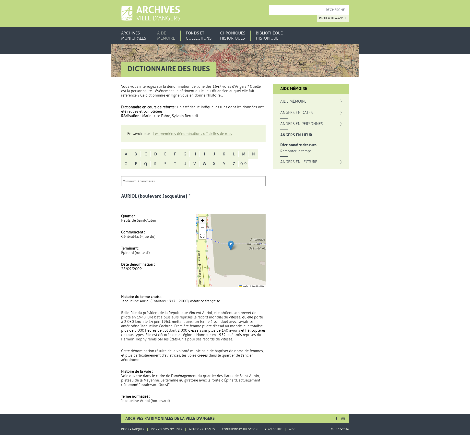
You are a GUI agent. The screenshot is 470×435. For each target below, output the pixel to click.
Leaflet (245, 285)
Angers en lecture (298, 162)
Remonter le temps (296, 151)
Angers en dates (296, 113)
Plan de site (273, 429)
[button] (231, 245)
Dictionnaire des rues (298, 145)
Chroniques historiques (232, 36)
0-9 (243, 164)
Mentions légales (202, 429)
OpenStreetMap (258, 285)
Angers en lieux (296, 135)
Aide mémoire (166, 36)
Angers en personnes (301, 124)
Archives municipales (133, 36)
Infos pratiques (132, 429)
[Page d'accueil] (150, 13)
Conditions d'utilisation (240, 429)
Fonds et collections (199, 36)
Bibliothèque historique (269, 36)
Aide (292, 429)
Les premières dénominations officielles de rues (192, 133)
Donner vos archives (166, 429)
